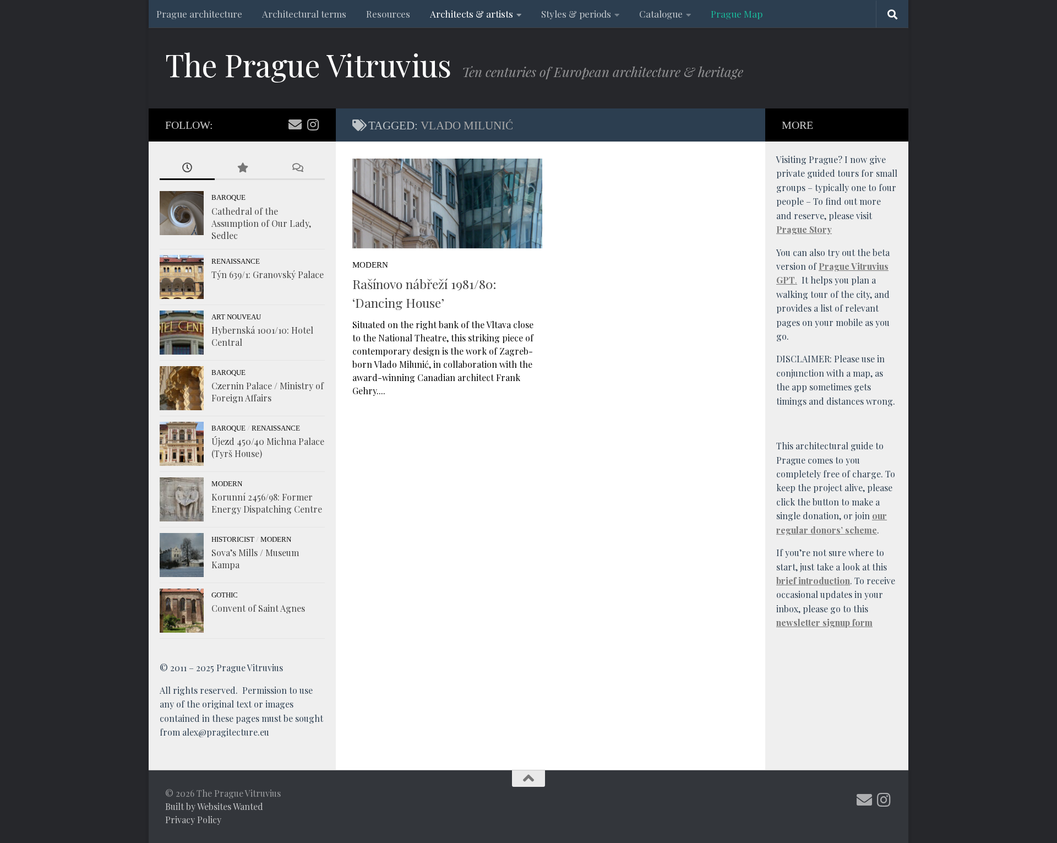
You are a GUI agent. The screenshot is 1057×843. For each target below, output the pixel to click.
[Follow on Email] (295, 124)
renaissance (235, 261)
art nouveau (236, 317)
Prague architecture (199, 14)
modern (370, 264)
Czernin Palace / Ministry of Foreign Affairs (267, 392)
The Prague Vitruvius (308, 64)
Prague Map (736, 14)
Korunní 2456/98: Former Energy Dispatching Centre (266, 503)
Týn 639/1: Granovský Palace (267, 274)
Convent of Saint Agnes (258, 608)
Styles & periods (576, 14)
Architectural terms (304, 14)
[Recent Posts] (187, 168)
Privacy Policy (193, 819)
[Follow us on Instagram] (312, 124)
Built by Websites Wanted (214, 806)
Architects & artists (471, 14)
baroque (228, 197)
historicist (232, 539)
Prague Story (804, 229)
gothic (224, 595)
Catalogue (661, 14)
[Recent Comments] (297, 168)
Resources (388, 14)
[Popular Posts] (242, 168)
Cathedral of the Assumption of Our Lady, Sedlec (261, 223)
